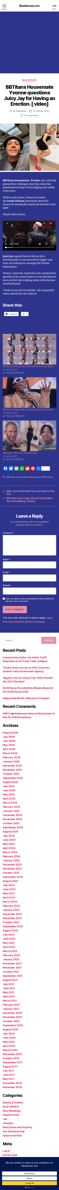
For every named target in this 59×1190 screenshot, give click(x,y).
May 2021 (8, 992)
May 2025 (9, 794)
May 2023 (9, 893)
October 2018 (11, 1058)
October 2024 (11, 823)
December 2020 (12, 1013)
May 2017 (8, 1078)
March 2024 (10, 852)
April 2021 (9, 996)
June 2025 (9, 790)
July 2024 (9, 835)
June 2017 (9, 1074)
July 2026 (9, 736)
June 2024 (9, 839)
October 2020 (11, 1021)
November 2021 (12, 967)
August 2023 (10, 881)
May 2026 (9, 745)
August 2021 (10, 980)
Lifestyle (8, 1123)
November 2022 (12, 918)
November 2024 (12, 819)
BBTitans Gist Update (17, 477)
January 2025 (11, 811)
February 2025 (11, 806)
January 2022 (11, 959)
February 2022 (11, 955)
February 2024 (11, 856)
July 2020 (9, 1033)
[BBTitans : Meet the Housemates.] (29, 435)
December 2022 (12, 914)
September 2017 (13, 1062)
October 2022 (11, 922)
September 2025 (13, 778)
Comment (8, 533)
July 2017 (8, 1070)
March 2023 (10, 901)
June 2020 (9, 1037)
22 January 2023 (41, 111)
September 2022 (13, 926)
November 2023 (12, 868)
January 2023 (11, 909)
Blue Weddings (12, 1110)
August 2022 (10, 930)
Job (5, 1119)
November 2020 (12, 1017)
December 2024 (12, 815)
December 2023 (12, 864)
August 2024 (10, 831)
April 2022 (9, 947)
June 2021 (9, 988)
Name (6, 559)
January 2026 (11, 761)
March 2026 (10, 753)
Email (6, 572)
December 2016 (12, 1083)
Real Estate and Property (17, 1127)
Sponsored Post (12, 1135)
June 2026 (9, 740)
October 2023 (11, 872)
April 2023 (9, 897)
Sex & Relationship (14, 1131)
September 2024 (13, 827)
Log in (6, 1150)
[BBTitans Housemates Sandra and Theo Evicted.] (29, 392)
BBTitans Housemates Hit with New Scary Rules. (28, 366)
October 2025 (11, 773)
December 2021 (12, 963)
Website (7, 585)
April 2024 (9, 848)
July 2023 (9, 885)
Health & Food (11, 1114)
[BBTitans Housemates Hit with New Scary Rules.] (29, 349)
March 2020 (10, 1050)
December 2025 (12, 765)
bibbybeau (21, 111)
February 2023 (11, 905)
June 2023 (9, 889)
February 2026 (11, 757)
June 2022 (9, 938)
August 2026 (10, 732)
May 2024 (9, 843)
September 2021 (13, 975)
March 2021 (10, 1000)
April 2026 (9, 749)
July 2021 (8, 984)
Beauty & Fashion (13, 1102)
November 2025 (12, 769)
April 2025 (9, 798)
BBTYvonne (47, 477)
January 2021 (11, 1008)
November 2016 (12, 1087)
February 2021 (11, 1004)
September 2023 (13, 876)
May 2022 (9, 942)
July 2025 (9, 786)
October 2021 (11, 971)
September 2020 (13, 1025)
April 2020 (9, 1045)
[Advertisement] (29, 42)
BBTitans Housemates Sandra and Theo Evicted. (28, 409)
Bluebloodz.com (29, 5)
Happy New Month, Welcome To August (26, 698)
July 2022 (9, 934)
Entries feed (10, 1155)
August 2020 (10, 1029)
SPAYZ (7, 713)
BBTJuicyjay (35, 477)
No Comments (31, 115)
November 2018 (12, 1054)
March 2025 (10, 802)
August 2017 (10, 1066)
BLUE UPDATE (29, 80)
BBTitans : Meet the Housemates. (20, 453)
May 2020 (9, 1041)
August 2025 (10, 782)
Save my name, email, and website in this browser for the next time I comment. (29, 600)
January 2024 (11, 860)
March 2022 (10, 951)
